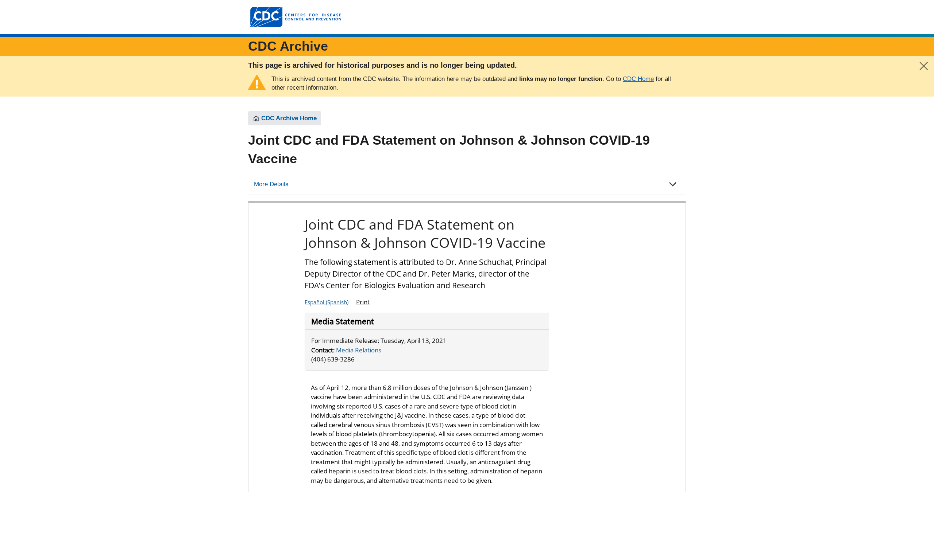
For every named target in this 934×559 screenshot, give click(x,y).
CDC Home (638, 78)
